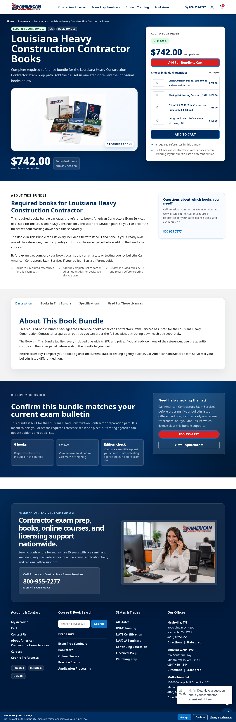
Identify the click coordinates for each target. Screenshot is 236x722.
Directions (174, 642)
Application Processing (74, 669)
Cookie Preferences (25, 658)
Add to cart (185, 134)
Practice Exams (69, 662)
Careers (16, 652)
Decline (200, 717)
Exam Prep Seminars (105, 7)
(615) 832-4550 (177, 637)
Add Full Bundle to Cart (185, 62)
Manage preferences (221, 717)
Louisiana (40, 21)
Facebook (18, 667)
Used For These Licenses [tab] (125, 303)
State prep (194, 642)
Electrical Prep (126, 653)
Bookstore (162, 7)
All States (122, 622)
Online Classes (68, 656)
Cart (14, 628)
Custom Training (137, 7)
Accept (184, 717)
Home (10, 21)
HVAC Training (126, 628)
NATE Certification (129, 634)
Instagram (36, 667)
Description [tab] (23, 303)
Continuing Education (131, 647)
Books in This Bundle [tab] (55, 303)
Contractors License (72, 7)
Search (99, 624)
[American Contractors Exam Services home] (26, 7)
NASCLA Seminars (128, 641)
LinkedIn (18, 676)
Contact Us (19, 634)
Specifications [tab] (89, 303)
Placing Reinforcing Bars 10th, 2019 (188, 95)
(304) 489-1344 (177, 665)
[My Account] (212, 7)
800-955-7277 (172, 231)
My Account (19, 622)
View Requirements (189, 445)
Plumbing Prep (126, 659)
